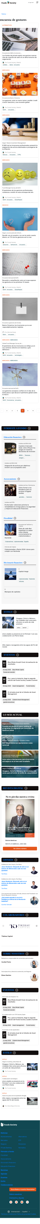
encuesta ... (11, 110)
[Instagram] (16, 1202)
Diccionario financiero (13, 563)
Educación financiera (13, 437)
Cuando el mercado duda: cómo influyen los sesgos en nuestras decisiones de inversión (27, 448)
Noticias (4, 1133)
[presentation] (3, 926)
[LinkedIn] (10, 1202)
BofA (4, 199)
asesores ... (6, 244)
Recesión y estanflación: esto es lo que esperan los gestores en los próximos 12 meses (19, 281)
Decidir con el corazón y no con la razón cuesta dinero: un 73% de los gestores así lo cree (19, 236)
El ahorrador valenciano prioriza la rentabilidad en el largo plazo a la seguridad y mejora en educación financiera (20, 506)
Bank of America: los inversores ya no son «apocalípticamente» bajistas (17, 326)
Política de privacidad (23, 1214)
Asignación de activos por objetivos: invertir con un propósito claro (17, 466)
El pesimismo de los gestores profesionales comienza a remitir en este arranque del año (17, 191)
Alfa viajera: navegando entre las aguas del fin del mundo (14, 1099)
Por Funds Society (10, 152)
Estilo (8, 612)
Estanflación (18, 199)
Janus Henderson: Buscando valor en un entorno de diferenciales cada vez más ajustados (14, 883)
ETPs (19, 154)
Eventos (9, 655)
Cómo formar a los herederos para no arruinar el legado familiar (25, 490)
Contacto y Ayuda (16, 1198)
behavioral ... (14, 244)
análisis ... (6, 65)
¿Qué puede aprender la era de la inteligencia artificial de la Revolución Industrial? (13, 899)
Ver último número (20, 848)
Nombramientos (6, 1137)
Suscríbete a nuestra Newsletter (23, 1189)
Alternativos (22, 1137)
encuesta (17, 65)
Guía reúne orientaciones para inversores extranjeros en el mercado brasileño (18, 760)
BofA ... (5, 110)
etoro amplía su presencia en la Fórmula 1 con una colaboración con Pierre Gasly (19, 635)
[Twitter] (27, 1202)
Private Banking (6, 1148)
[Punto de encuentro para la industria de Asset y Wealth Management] (8, 2)
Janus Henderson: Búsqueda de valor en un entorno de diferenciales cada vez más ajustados (15, 868)
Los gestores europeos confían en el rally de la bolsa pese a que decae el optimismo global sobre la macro (19, 392)
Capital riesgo (23, 571)
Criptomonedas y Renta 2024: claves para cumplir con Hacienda (19, 550)
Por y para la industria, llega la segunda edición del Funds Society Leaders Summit (22, 679)
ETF (19, 1140)
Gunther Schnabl (6, 904)
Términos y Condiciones (8, 1214)
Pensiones (22, 1144)
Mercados (4, 1140)
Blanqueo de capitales (12, 592)
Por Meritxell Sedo (10, 332)
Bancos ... (6, 154)
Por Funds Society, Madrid (13, 62)
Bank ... (5, 334)
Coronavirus (10, 400)
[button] (18, 1212)
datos (11, 65)
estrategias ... (19, 355)
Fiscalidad (8, 518)
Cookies (33, 1214)
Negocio (3, 1144)
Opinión (8, 860)
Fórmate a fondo (15, 428)
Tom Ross (4, 874)
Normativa (21, 1148)
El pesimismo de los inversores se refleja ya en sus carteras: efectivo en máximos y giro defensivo (18, 347)
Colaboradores (13, 915)
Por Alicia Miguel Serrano (12, 1106)
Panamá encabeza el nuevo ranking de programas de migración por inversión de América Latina (18, 728)
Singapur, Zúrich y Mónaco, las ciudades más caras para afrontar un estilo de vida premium (26, 621)
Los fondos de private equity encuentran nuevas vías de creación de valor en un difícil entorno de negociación (19, 57)
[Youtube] (21, 1202)
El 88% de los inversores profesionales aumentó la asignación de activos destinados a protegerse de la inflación (19, 147)
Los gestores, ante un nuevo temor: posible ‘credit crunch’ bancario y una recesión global (19, 101)
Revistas (4, 1170)
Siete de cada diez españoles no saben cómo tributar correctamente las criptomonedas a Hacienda (19, 533)
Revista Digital (13, 788)
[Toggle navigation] (37, 2)
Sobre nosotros (13, 953)
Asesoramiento (10, 479)
